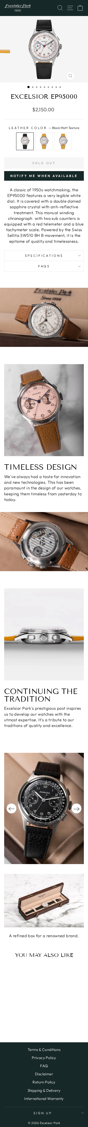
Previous (11, 808)
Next (76, 808)
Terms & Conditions (44, 1049)
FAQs (44, 266)
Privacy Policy (44, 1057)
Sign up (42, 1113)
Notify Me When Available (44, 176)
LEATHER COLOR (44, 128)
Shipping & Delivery (44, 1090)
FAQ (44, 1065)
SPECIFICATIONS (44, 256)
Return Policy (44, 1082)
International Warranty (44, 1098)
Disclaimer (44, 1074)
